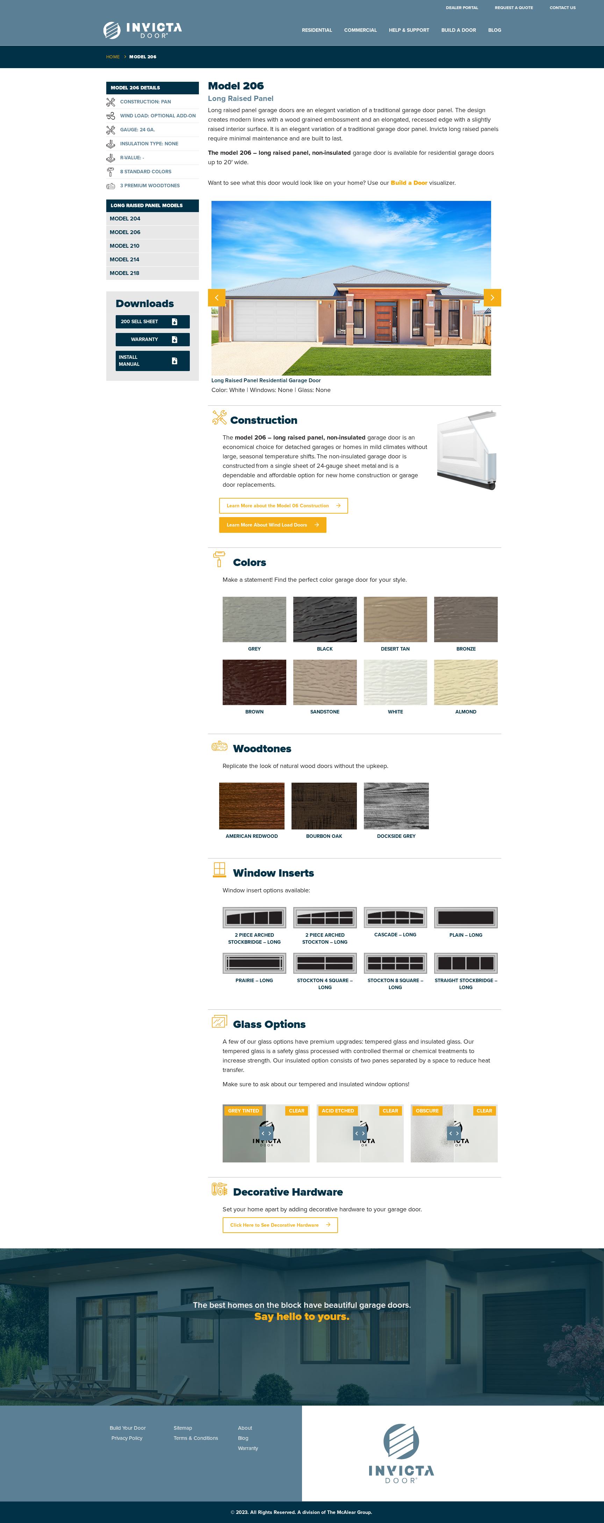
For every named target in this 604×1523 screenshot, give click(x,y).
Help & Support (409, 30)
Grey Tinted (243, 1111)
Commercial (360, 30)
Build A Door (458, 30)
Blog (494, 30)
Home (113, 57)
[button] (492, 297)
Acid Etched (338, 1111)
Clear (296, 1111)
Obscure (427, 1111)
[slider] (266, 1133)
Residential (317, 30)
